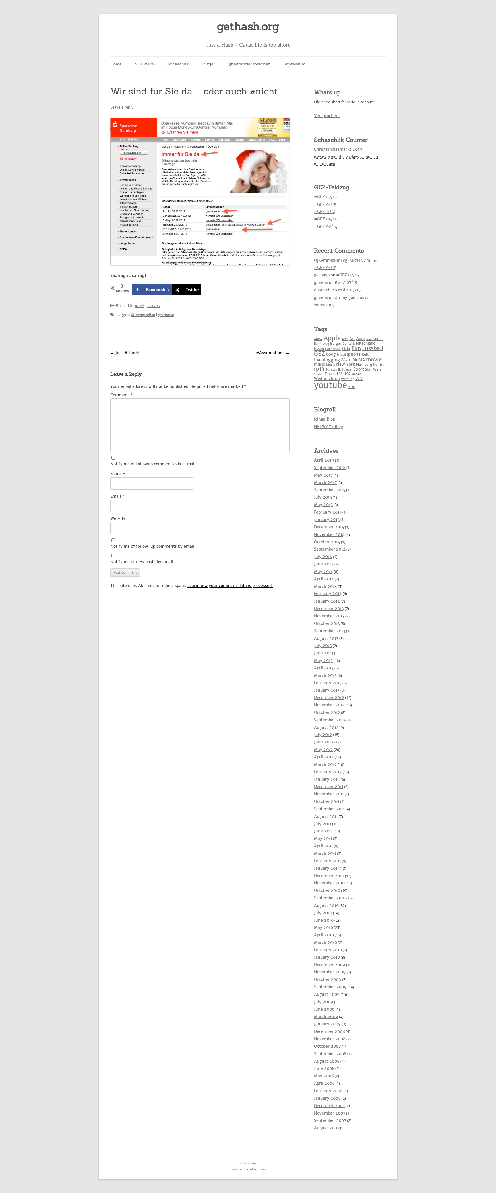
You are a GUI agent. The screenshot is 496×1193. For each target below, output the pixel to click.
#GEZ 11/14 (325, 211)
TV (339, 374)
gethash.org (248, 26)
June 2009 (324, 1009)
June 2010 (324, 920)
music (319, 364)
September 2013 (329, 631)
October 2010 (327, 890)
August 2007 (326, 1127)
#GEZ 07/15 (325, 197)
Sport (358, 369)
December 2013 (329, 608)
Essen (319, 348)
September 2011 (329, 809)
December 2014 (329, 527)
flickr (346, 349)
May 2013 (323, 660)
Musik (330, 365)
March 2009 (326, 1016)
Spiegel (347, 369)
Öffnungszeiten (143, 315)
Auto (360, 338)
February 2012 (328, 771)
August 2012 (326, 727)
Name (117, 474)
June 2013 (323, 653)
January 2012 (327, 779)
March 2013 (325, 675)
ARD (345, 339)
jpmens (321, 282)
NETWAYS (144, 64)
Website (118, 518)
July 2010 (323, 912)
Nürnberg (364, 364)
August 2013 (326, 638)
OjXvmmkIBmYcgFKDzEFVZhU (343, 260)
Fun (356, 348)
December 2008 (329, 1031)
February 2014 (328, 593)
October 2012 (327, 712)
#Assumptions (273, 352)
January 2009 (327, 1024)
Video (356, 374)
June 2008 (324, 1068)
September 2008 (330, 1053)
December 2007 (329, 1105)
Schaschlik (178, 64)
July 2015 (323, 497)
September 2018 (330, 467)
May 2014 (323, 571)
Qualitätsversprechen (249, 64)
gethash (322, 275)
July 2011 (322, 823)
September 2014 (330, 549)
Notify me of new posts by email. (142, 561)
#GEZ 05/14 (325, 219)
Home (116, 64)
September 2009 (330, 986)
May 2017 (323, 475)
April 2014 (324, 579)
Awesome (374, 339)
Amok (318, 339)
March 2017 (325, 482)
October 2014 (327, 542)
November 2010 (329, 883)
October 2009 (327, 979)
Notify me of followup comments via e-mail (152, 463)
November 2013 (329, 616)
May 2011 (323, 838)
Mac (346, 359)
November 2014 (329, 534)
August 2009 (327, 994)
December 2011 (328, 786)
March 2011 (325, 853)
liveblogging (327, 360)
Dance (347, 344)
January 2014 (327, 601)
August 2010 (326, 905)
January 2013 (327, 690)
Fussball (372, 348)
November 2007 (329, 1113)
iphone (354, 354)
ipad (343, 355)
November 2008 (330, 1038)
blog (326, 344)
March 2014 (325, 586)
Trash (330, 374)
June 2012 (324, 742)
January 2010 (327, 957)
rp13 (319, 369)
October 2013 (327, 623)
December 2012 (329, 697)
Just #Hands (125, 352)
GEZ (319, 353)
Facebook (333, 349)
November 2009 (330, 972)
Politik (378, 364)
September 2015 (329, 490)
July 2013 (323, 645)
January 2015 (327, 519)
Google (332, 354)
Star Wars (373, 369)
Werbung (347, 379)
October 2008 (327, 1046)
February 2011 (327, 860)
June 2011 (323, 831)
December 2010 (329, 875)
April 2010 (324, 935)
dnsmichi (323, 290)
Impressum (294, 64)
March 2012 (325, 764)
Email (117, 496)
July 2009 (323, 1001)
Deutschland (364, 343)
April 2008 (324, 1083)
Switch (318, 374)
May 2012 (323, 749)
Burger (208, 64)
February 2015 (328, 512)
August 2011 (326, 816)
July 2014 (323, 556)
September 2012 (330, 720)
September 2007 (330, 1120)
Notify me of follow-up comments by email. (152, 546)
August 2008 (327, 1061)
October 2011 (326, 801)
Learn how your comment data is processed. (230, 585)
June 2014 (324, 564)
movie (374, 359)
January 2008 (327, 1098)
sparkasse (166, 315)
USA (347, 374)
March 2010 (325, 942)
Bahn (318, 344)
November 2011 (329, 794)
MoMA (358, 360)
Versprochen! (327, 115)
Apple (332, 338)
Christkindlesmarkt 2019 (338, 149)
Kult (365, 354)
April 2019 (324, 460)
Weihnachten (327, 378)
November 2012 (329, 705)
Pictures (153, 306)
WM (359, 378)
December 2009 (329, 964)
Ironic (139, 306)
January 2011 (326, 868)
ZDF (351, 387)
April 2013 (324, 668)
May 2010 (323, 927)
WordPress (257, 1169)
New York (345, 364)
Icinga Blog (324, 419)
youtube (330, 385)
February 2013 (328, 682)
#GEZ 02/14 (325, 226)
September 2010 (330, 897)
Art (352, 338)
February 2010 (328, 949)
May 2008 (324, 1075)
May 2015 (323, 504)
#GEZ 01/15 (325, 204)
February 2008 (328, 1090)
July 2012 (323, 734)
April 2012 (324, 757)
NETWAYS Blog (328, 426)
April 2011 (323, 846)
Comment (121, 395)
